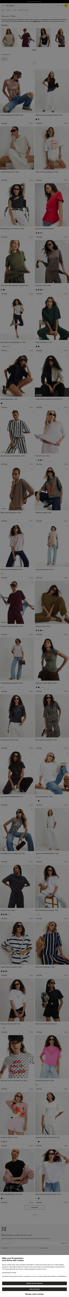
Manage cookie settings (34, 1294)
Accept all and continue (34, 1283)
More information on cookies (9, 1272)
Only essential (34, 1289)
